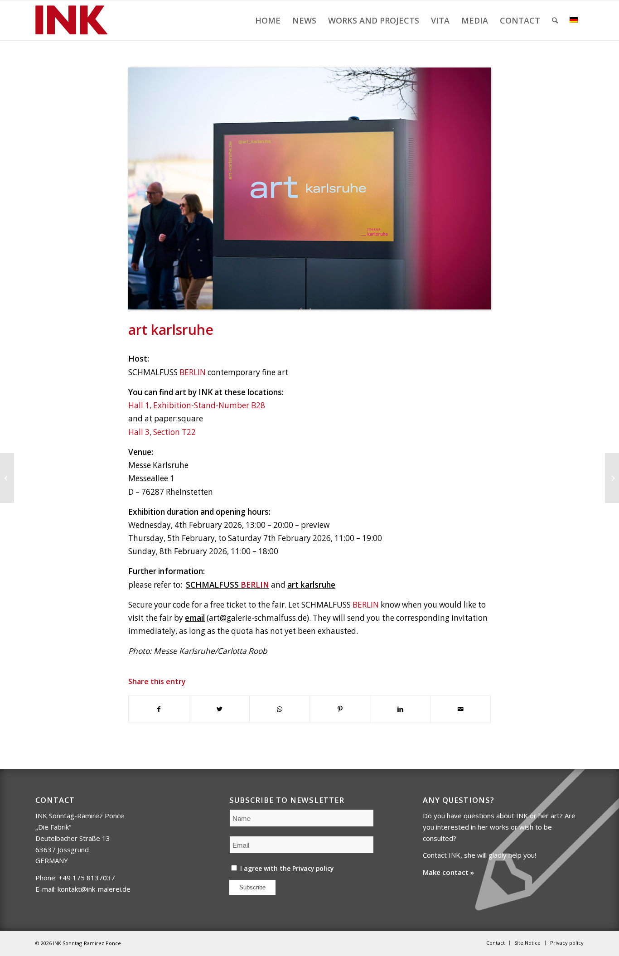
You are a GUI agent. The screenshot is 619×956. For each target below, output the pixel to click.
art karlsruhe (311, 584)
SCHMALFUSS (227, 584)
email (195, 618)
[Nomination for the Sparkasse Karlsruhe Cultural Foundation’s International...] (612, 478)
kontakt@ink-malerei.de (94, 888)
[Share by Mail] (460, 709)
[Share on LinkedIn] (400, 709)
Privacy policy (313, 868)
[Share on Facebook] (159, 709)
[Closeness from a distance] (7, 478)
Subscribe (252, 887)
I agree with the (286, 868)
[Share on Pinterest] (340, 709)
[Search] (555, 20)
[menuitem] (267, 20)
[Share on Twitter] (219, 709)
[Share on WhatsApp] (280, 709)
